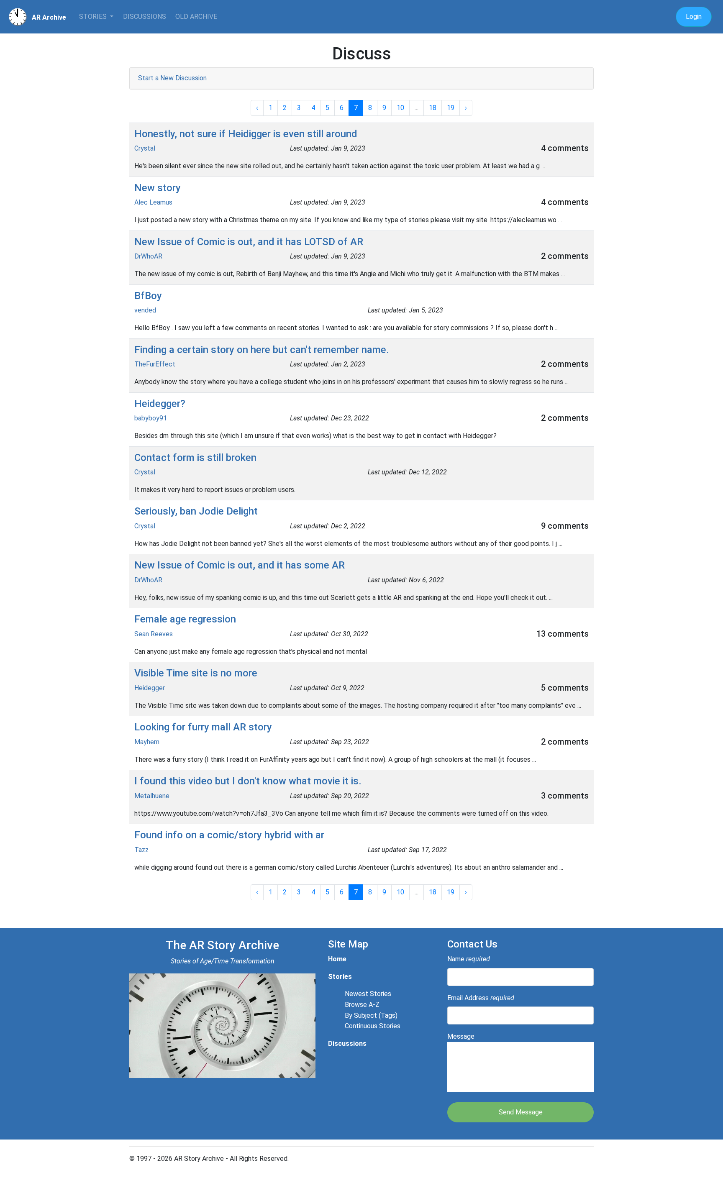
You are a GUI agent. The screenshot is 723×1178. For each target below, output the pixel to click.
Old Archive (196, 16)
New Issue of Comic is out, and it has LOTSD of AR (248, 242)
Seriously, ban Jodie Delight (196, 511)
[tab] (361, 78)
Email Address (480, 998)
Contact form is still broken (195, 458)
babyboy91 (150, 418)
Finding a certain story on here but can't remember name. (261, 350)
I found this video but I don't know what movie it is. (248, 781)
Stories (93, 16)
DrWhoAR (148, 256)
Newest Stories (368, 994)
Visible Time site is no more (195, 673)
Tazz (141, 850)
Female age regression (185, 619)
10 (400, 108)
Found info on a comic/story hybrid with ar (229, 835)
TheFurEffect (154, 364)
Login (694, 16)
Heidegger (149, 688)
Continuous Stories (372, 1026)
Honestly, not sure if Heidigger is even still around (245, 134)
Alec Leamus (153, 202)
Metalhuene (151, 796)
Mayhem (146, 742)
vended (145, 310)
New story (157, 188)
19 (450, 108)
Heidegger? (159, 404)
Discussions (144, 16)
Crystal (144, 148)
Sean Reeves (153, 634)
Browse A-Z (362, 1005)
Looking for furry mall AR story (203, 727)
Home (337, 959)
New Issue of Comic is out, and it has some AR (239, 565)
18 (432, 108)
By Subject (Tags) (371, 1015)
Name (468, 959)
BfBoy (148, 296)
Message (460, 1036)
